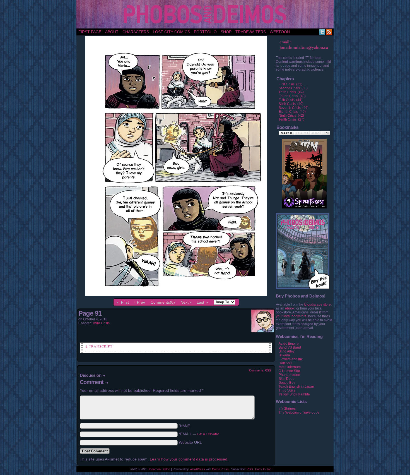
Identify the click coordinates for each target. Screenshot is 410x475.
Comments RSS (260, 370)
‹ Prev (139, 302)
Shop (226, 32)
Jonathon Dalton (159, 469)
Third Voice (287, 390)
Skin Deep (287, 379)
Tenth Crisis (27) (291, 119)
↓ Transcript (98, 346)
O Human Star (289, 371)
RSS (329, 31)
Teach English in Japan (296, 386)
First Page (89, 32)
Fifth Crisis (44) (290, 100)
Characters (135, 32)
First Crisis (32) (290, 84)
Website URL (190, 442)
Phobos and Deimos (206, 14)
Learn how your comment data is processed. (189, 459)
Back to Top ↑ (264, 469)
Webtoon (280, 32)
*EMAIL (199, 434)
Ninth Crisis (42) (291, 115)
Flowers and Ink (291, 359)
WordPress (197, 469)
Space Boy (287, 383)
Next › (185, 302)
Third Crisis (101, 323)
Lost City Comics (171, 32)
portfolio (205, 32)
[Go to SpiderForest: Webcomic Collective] (304, 203)
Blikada (284, 355)
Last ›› (202, 302)
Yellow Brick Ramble (294, 394)
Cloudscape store (317, 304)
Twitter (322, 31)
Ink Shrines (287, 409)
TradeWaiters (250, 32)
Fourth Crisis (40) (292, 96)
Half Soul (286, 363)
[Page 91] (176, 294)
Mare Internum (290, 367)
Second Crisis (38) (293, 88)
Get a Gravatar (208, 434)
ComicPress (220, 469)
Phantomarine (289, 375)
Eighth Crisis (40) (292, 112)
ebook (290, 308)
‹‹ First (123, 302)
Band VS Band (290, 347)
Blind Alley (287, 351)
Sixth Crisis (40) (291, 104)
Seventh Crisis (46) (293, 108)
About (112, 32)
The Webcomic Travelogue (299, 412)
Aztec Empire (289, 344)
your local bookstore (291, 316)
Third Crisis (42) (291, 92)
